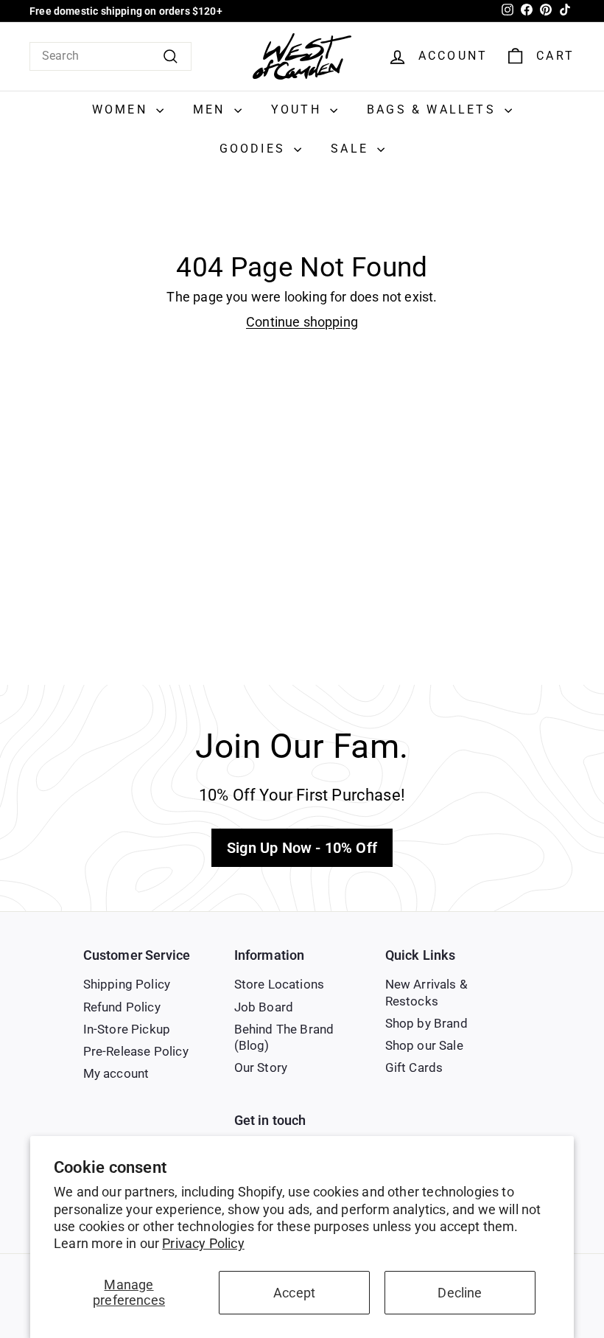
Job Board (264, 1007)
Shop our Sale (424, 1045)
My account (116, 1073)
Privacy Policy (203, 1243)
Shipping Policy (127, 984)
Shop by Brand (426, 1023)
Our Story (261, 1067)
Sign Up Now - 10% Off (302, 848)
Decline (460, 1292)
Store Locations (279, 984)
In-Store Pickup (127, 1029)
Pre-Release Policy (136, 1051)
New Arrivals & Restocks (426, 992)
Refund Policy (122, 1007)
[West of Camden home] (302, 56)
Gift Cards (414, 1067)
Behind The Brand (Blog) (284, 1037)
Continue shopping (302, 322)
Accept (294, 1292)
